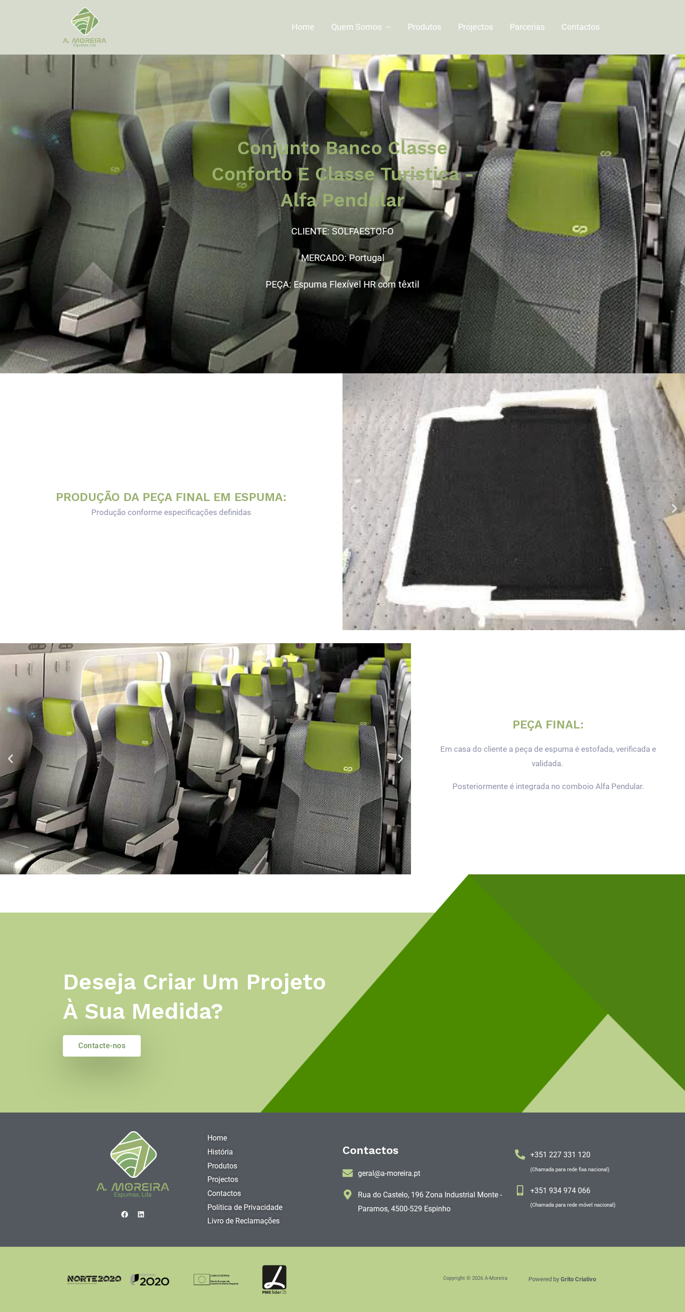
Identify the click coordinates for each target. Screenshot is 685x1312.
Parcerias (527, 27)
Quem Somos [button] (356, 27)
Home (303, 27)
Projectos (475, 27)
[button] (353, 508)
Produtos (424, 27)
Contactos (581, 27)
